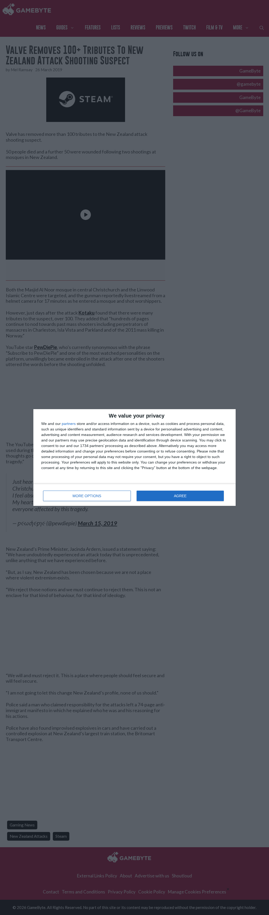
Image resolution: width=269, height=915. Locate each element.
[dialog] (134, 457)
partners (69, 423)
